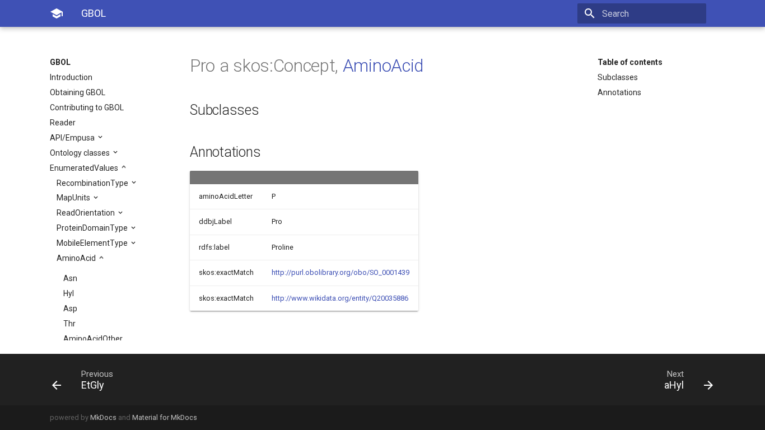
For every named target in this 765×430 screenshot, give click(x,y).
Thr (69, 323)
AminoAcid (77, 258)
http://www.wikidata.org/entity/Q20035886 (340, 298)
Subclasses (618, 77)
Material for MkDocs (164, 417)
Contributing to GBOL (87, 107)
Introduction (71, 77)
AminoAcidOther (93, 338)
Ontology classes (80, 152)
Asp (70, 308)
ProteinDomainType (93, 227)
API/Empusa (73, 137)
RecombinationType (93, 183)
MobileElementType (93, 243)
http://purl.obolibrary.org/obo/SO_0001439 (340, 272)
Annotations (619, 92)
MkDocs (103, 417)
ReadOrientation (86, 212)
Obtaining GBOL (77, 92)
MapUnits (74, 197)
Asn (70, 278)
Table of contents (630, 62)
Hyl (68, 293)
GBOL (60, 62)
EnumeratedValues (85, 167)
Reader (63, 122)
